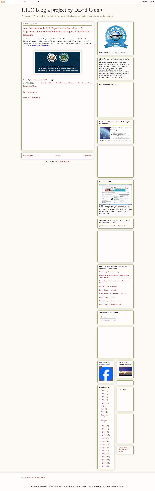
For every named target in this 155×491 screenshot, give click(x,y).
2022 (104, 400)
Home (58, 156)
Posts (104, 317)
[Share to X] (28, 83)
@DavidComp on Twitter (108, 286)
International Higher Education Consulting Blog (105, 364)
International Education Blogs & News (112, 294)
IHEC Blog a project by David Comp (61, 9)
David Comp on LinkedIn (108, 290)
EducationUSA (46, 83)
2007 (104, 466)
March (103, 412)
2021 (104, 403)
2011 (104, 454)
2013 (104, 447)
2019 (104, 429)
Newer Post (28, 156)
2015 (104, 441)
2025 (104, 391)
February (104, 415)
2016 (104, 438)
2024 (104, 394)
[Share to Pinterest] (33, 83)
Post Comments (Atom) (62, 161)
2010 (104, 457)
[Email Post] (51, 80)
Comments (106, 321)
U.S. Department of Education (77, 83)
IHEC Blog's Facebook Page (109, 272)
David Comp (34, 80)
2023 (104, 397)
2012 (104, 450)
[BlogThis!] (26, 83)
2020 (104, 426)
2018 (104, 432)
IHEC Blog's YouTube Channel (110, 304)
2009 (104, 460)
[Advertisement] (116, 161)
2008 (104, 463)
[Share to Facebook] (31, 83)
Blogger (121, 486)
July (103, 406)
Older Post (88, 156)
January (104, 420)
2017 (104, 435)
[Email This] (24, 83)
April (103, 409)
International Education (59, 83)
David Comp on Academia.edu (110, 301)
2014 (104, 444)
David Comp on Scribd (107, 297)
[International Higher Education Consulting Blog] (106, 380)
